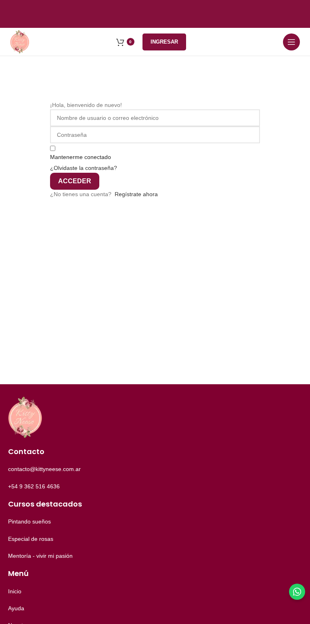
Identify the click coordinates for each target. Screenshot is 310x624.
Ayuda (16, 608)
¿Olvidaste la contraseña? (83, 168)
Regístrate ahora (136, 194)
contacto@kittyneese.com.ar (44, 469)
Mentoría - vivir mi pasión (40, 556)
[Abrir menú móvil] (291, 42)
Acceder (74, 181)
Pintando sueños (29, 521)
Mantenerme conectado (80, 157)
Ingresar (164, 42)
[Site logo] (20, 41)
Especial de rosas (30, 539)
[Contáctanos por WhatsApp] (297, 592)
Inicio (14, 591)
